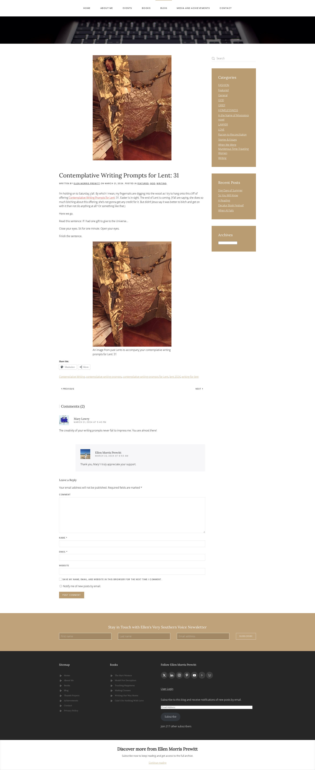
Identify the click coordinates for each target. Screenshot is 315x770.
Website (64, 565)
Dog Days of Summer (230, 190)
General (223, 95)
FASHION (223, 85)
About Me (106, 8)
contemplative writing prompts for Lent (145, 377)
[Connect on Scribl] (209, 675)
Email (63, 551)
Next (198, 388)
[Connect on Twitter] (164, 675)
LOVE (221, 129)
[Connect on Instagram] (179, 675)
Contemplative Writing (72, 377)
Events (127, 8)
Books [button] (146, 8)
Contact (226, 8)
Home (87, 8)
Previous (68, 388)
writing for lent (190, 377)
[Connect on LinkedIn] (171, 675)
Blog (163, 8)
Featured (143, 183)
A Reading (224, 200)
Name (63, 537)
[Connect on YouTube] (194, 675)
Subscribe (246, 636)
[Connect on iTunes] (202, 675)
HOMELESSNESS (228, 110)
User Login (167, 689)
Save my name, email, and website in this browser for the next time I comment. (112, 579)
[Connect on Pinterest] (186, 675)
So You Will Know (228, 195)
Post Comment (72, 595)
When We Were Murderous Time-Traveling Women (233, 149)
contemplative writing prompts (104, 377)
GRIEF (221, 105)
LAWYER (223, 124)
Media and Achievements (193, 8)
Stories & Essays (227, 139)
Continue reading (157, 762)
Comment (65, 494)
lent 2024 (174, 377)
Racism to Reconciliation (232, 134)
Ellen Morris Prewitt (87, 183)
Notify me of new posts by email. (82, 586)
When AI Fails (226, 210)
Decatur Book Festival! (231, 205)
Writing (162, 183)
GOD (152, 183)
